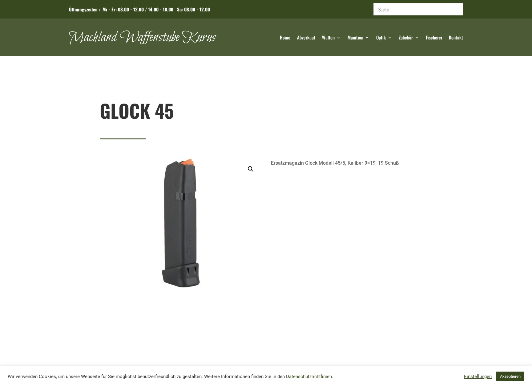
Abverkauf (306, 38)
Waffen (328, 38)
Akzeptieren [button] (510, 376)
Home (285, 38)
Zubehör (406, 38)
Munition (355, 38)
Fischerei (434, 38)
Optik (381, 38)
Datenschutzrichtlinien (309, 376)
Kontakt (456, 38)
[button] (250, 169)
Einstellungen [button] (478, 376)
